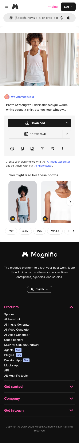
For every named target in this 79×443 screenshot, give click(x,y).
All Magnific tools (16, 376)
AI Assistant (12, 319)
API (6, 370)
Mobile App (11, 365)
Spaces (9, 314)
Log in (68, 7)
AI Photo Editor (43, 165)
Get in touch (14, 410)
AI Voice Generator (16, 335)
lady (39, 231)
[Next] (70, 202)
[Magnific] (39, 255)
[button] (39, 289)
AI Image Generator (58, 161)
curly (25, 231)
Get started (13, 386)
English (39, 289)
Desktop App (16, 360)
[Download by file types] (67, 123)
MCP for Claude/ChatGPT (22, 345)
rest (11, 231)
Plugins (12, 355)
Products (11, 307)
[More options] (62, 149)
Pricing (53, 7)
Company (12, 398)
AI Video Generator (17, 329)
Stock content (13, 340)
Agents (12, 350)
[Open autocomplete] (9, 17)
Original (27, 36)
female (55, 231)
